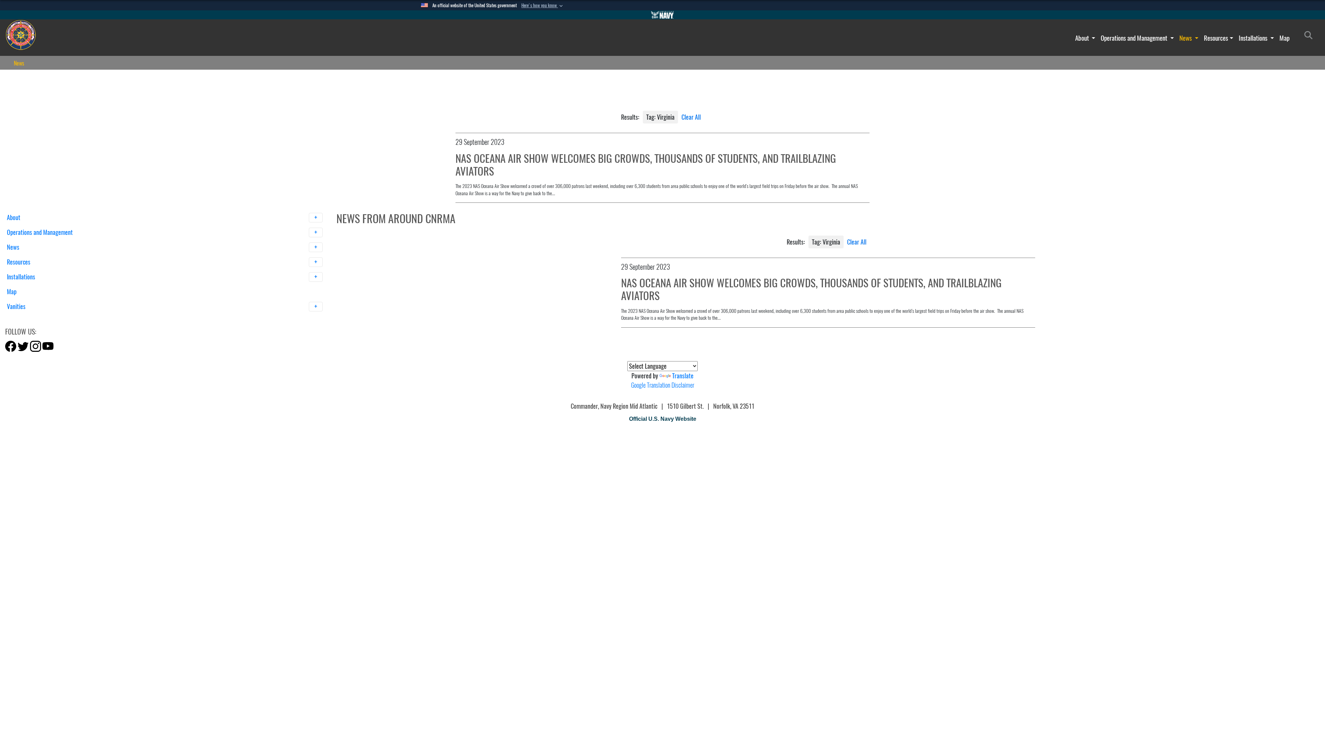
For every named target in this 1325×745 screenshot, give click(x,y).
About (1082, 37)
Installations (1254, 37)
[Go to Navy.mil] (662, 14)
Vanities (17, 306)
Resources (1216, 37)
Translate (683, 375)
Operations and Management (1135, 37)
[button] (542, 5)
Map (1284, 37)
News (1186, 37)
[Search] (43, 318)
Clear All (691, 117)
